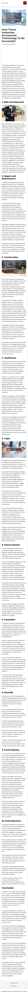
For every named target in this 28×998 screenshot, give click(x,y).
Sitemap (25, 991)
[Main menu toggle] (25, 3)
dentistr (16, 369)
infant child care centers (16, 552)
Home (4, 44)
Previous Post (14, 983)
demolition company (7, 304)
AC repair (5, 194)
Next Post (14, 986)
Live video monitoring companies (10, 700)
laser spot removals (7, 629)
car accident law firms (16, 468)
